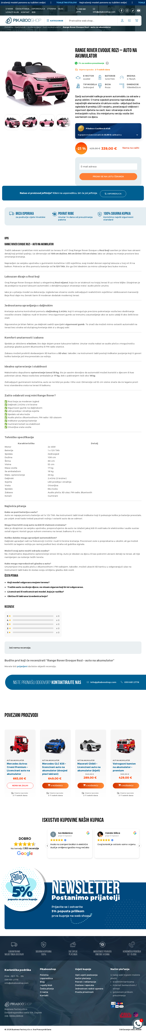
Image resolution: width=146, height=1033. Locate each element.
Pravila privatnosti (84, 992)
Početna (9, 27)
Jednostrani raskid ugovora (89, 988)
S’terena (51, 9)
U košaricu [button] (57, 785)
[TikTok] (133, 10)
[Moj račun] (122, 21)
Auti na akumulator (52, 27)
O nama (9, 9)
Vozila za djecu (34, 27)
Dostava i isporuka (84, 985)
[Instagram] (127, 10)
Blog (60, 9)
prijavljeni (22, 666)
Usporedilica (38, 9)
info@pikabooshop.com (104, 12)
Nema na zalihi (20, 785)
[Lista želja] (129, 20)
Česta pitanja (22, 9)
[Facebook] (121, 10)
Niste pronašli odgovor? (47, 682)
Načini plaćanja (83, 978)
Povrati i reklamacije (85, 982)
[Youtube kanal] (138, 10)
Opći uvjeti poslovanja (86, 975)
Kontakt (25, 12)
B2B (33, 12)
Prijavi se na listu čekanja (108, 176)
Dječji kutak (20, 27)
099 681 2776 (131, 682)
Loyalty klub (12, 12)
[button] (66, 121)
